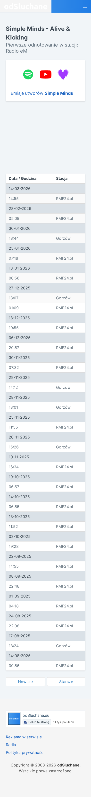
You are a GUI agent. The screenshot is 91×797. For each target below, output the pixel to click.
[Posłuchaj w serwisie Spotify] (28, 74)
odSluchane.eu (36, 715)
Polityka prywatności (25, 752)
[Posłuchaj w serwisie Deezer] (63, 74)
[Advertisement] (45, 137)
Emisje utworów (42, 93)
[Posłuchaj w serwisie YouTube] (45, 74)
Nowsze (25, 681)
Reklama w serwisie (24, 736)
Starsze (66, 681)
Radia (11, 744)
